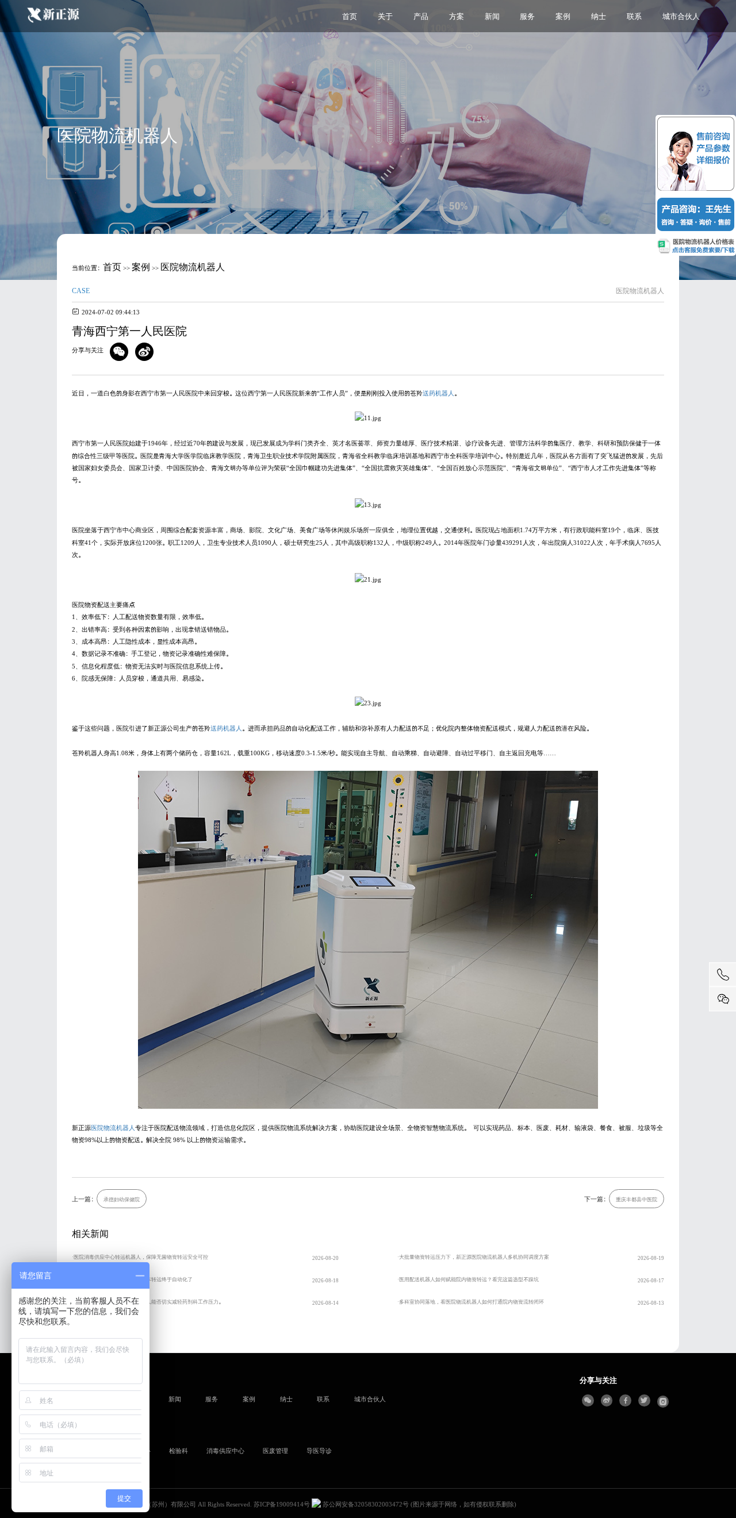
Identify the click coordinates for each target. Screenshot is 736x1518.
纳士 (598, 15)
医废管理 (275, 1450)
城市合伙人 (681, 15)
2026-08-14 (325, 1302)
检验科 (178, 1450)
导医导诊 (319, 1450)
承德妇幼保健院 (121, 1199)
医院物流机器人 (192, 266)
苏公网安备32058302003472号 (365, 1504)
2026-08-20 (325, 1258)
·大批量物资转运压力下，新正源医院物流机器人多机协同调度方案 (473, 1256)
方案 (456, 15)
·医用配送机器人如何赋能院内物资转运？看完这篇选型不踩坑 (468, 1279)
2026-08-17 (651, 1280)
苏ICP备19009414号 (282, 1504)
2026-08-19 (651, 1258)
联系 (634, 15)
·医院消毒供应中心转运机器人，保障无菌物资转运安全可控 (140, 1256)
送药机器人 (438, 393)
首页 (349, 15)
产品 (420, 15)
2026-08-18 (325, 1280)
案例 (562, 15)
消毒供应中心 (225, 1450)
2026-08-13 (651, 1302)
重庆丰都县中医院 (636, 1199)
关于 (385, 15)
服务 (527, 15)
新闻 (492, 15)
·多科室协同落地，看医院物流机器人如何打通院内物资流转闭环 (470, 1301)
